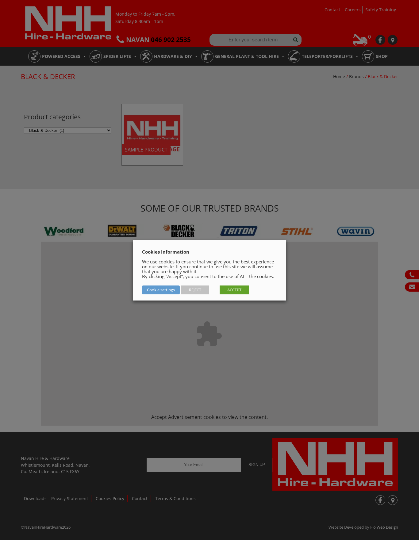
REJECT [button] (195, 290)
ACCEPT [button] (234, 290)
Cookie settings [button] (161, 290)
